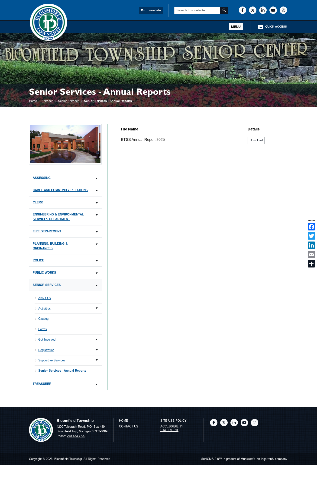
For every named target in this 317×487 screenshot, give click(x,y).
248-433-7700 (76, 436)
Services (47, 101)
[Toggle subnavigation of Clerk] (97, 202)
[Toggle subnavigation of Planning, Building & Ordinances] (97, 244)
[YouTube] (273, 10)
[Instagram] (283, 10)
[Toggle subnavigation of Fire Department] (97, 231)
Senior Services (68, 101)
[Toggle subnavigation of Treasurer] (97, 384)
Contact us (128, 426)
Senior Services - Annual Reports (108, 101)
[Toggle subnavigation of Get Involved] (97, 339)
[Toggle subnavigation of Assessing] (97, 178)
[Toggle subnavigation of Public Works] (97, 273)
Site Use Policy (173, 420)
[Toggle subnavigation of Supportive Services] (97, 360)
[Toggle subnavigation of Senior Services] (97, 285)
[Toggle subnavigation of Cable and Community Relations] (97, 190)
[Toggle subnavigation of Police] (97, 260)
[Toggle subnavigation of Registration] (97, 349)
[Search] (224, 10)
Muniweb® (248, 459)
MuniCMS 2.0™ (211, 459)
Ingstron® (267, 459)
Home (33, 101)
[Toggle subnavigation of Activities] (97, 308)
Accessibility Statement (171, 428)
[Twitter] (252, 10)
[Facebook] (242, 10)
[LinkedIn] (263, 10)
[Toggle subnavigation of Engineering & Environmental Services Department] (97, 214)
